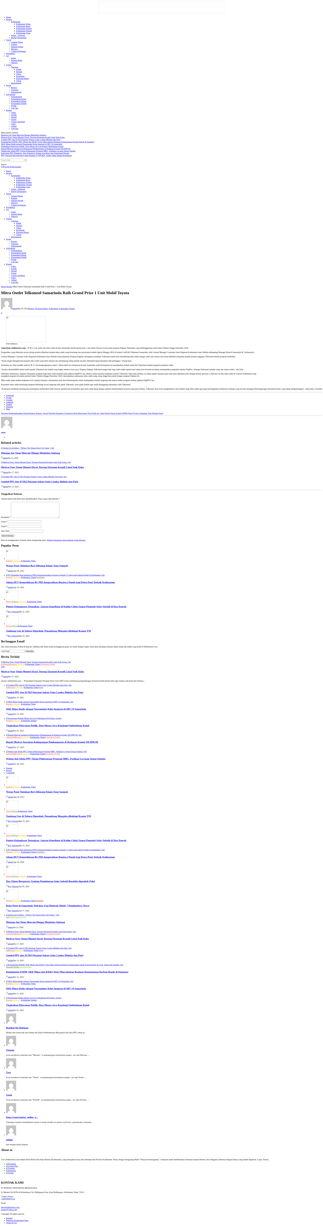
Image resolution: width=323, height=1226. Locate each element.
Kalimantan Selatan (24, 29)
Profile (13, 106)
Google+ (9, 400)
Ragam (9, 110)
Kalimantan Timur (23, 24)
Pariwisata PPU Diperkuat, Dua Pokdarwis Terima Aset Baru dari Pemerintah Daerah (35, 153)
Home (8, 17)
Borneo (9, 19)
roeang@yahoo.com (9, 1210)
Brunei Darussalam (18, 38)
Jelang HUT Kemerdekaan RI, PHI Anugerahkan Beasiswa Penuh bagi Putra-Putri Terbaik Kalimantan (60, 582)
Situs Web (5, 531)
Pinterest (9, 407)
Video (13, 113)
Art (7, 56)
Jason (9, 1095)
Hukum (19, 72)
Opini (13, 124)
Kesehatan (20, 76)
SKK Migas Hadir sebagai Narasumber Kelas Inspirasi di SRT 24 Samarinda (31, 144)
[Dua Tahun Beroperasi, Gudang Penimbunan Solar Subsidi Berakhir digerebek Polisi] (12, 874)
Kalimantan (15, 22)
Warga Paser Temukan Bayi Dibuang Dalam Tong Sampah (37, 565)
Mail (8, 409)
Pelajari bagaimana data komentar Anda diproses (66, 540)
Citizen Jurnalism (18, 122)
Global (8, 65)
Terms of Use (11, 1223)
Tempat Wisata (17, 42)
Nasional (14, 67)
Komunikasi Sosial (18, 99)
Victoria (10, 1050)
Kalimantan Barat (23, 26)
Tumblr (9, 404)
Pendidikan (10, 53)
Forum (13, 119)
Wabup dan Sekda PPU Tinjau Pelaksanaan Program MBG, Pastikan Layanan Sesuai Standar (38, 151)
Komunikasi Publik (18, 103)
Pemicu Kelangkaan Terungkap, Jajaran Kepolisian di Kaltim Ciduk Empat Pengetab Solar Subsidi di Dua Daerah (66, 606)
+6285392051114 (8, 1199)
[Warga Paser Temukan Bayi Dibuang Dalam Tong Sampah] (12, 559)
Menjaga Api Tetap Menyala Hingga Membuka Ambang (23, 135)
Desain (14, 117)
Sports (8, 85)
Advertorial (10, 94)
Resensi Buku (16, 60)
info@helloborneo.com (10, 1207)
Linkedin (9, 402)
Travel (8, 40)
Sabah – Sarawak (18, 35)
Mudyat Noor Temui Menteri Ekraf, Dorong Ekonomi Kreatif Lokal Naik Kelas (33, 137)
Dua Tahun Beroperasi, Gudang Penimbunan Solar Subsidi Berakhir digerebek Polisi (50, 881)
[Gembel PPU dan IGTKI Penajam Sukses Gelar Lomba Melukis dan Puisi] (33, 477)
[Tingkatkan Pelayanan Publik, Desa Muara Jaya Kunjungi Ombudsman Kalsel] (33, 718)
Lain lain (14, 108)
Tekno (18, 74)
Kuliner (14, 44)
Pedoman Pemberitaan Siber (17, 1220)
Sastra (13, 58)
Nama (4, 522)
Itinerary (14, 49)
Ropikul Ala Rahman (17, 1027)
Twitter (9, 398)
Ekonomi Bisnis (22, 78)
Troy (8, 1072)
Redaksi (9, 1218)
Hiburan (14, 63)
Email (4, 526)
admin (14, 309)
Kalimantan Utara (23, 33)
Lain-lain (14, 128)
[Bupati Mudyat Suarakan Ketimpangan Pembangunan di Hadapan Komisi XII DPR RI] (44, 735)
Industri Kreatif (17, 47)
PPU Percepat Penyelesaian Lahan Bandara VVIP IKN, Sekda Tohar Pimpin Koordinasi (36, 155)
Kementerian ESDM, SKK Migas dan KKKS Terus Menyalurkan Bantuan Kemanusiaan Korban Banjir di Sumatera (47, 142)
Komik (14, 115)
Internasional (16, 83)
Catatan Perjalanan (18, 51)
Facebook (10, 395)
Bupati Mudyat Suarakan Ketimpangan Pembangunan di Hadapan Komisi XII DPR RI (35, 149)
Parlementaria (16, 97)
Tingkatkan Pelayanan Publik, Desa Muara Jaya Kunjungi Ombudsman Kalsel (32, 146)
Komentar (5, 517)
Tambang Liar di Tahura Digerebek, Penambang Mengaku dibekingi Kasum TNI (48, 631)
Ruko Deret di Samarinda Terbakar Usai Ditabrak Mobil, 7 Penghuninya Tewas (47, 905)
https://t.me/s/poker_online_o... (22, 1117)
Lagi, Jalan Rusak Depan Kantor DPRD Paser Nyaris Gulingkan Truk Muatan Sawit (125, 413)
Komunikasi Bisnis (18, 101)
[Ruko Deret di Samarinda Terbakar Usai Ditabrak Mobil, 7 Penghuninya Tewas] (12, 898)
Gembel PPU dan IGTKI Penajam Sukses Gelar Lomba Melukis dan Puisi (30, 140)
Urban (18, 81)
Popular (9, 768)
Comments (10, 773)
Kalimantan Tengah (24, 31)
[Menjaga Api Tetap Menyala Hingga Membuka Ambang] (27, 448)
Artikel (14, 126)
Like (3, 667)
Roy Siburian (13, 612)
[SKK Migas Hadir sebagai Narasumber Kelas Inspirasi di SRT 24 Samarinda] (39, 702)
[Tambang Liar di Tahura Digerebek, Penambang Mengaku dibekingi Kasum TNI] (12, 624)
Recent (9, 770)
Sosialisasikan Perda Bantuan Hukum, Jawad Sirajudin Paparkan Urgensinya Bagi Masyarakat (44, 413)
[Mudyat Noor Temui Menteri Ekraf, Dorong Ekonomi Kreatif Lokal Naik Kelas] (36, 462)
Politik (18, 69)
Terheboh (39, 901)
